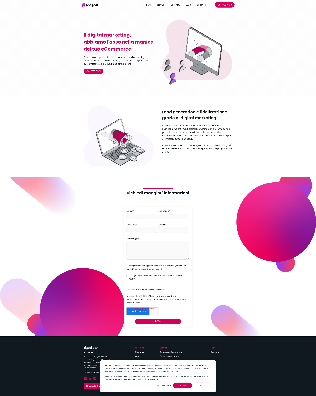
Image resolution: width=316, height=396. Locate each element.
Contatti (201, 5)
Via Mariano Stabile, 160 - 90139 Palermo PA (99, 362)
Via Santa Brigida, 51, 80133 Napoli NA (97, 360)
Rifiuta (202, 385)
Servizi (160, 5)
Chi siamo (175, 5)
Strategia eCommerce (171, 352)
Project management (170, 356)
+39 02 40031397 (90, 368)
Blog (188, 5)
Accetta (183, 385)
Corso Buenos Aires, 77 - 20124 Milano (97, 357)
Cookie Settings (94, 386)
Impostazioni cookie (163, 385)
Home (149, 5)
